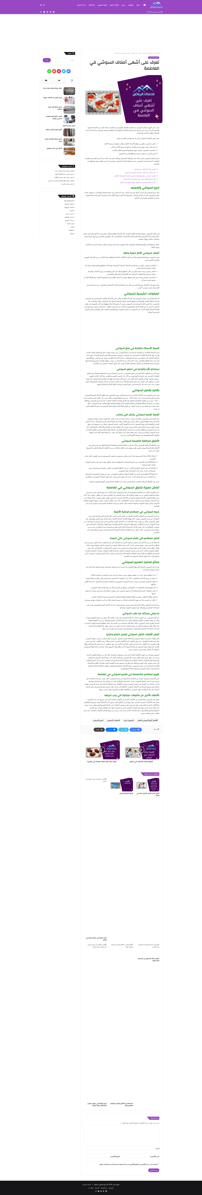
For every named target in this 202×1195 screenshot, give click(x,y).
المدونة (71, 210)
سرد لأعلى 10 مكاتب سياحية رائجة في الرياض (140, 172)
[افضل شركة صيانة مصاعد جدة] (69, 91)
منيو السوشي (97, 720)
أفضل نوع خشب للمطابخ (54, 148)
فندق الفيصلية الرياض (126, 793)
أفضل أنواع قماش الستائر (54, 129)
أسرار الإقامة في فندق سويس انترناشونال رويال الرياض (97, 1104)
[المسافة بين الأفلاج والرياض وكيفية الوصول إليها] (121, 1022)
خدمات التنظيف (69, 217)
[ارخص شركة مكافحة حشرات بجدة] (69, 142)
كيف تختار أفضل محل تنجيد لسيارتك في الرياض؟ (139, 179)
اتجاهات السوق (114, 5)
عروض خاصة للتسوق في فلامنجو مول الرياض (148, 959)
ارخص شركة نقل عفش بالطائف (55, 108)
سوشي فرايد (128, 720)
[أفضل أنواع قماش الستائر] (69, 132)
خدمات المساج (81, 5)
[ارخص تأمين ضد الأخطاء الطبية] (69, 100)
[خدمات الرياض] (156, 5)
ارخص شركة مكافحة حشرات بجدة (53, 140)
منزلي (123, 5)
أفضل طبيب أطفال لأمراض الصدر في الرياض (148, 794)
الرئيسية (155, 53)
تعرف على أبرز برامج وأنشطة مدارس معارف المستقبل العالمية (135, 176)
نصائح (138, 5)
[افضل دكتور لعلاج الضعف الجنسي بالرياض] (69, 119)
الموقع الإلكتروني (115, 1156)
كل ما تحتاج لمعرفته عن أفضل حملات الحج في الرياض (138, 182)
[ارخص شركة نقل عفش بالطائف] (69, 110)
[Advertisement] (101, 31)
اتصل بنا (91, 1188)
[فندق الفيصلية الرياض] (121, 784)
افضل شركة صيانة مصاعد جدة (52, 88)
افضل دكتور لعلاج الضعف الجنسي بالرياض (54, 117)
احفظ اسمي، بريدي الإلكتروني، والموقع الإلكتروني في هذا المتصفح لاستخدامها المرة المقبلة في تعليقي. (128, 1164)
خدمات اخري (70, 214)
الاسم (157, 1148)
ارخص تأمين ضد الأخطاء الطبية (52, 97)
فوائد (72, 227)
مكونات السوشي (113, 720)
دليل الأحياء (92, 5)
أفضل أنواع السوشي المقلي (147, 720)
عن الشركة (104, 1188)
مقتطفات (131, 5)
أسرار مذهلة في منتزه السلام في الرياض (96, 939)
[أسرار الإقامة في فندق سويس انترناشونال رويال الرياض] (95, 1022)
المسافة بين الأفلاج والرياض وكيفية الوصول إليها (122, 1104)
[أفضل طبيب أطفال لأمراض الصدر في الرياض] (147, 784)
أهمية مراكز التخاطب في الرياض (145, 169)
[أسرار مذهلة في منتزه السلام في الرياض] (95, 857)
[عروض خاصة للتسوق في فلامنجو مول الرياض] (147, 950)
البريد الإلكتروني (154, 1156)
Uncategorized (69, 201)
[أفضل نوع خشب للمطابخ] (69, 151)
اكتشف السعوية (102, 5)
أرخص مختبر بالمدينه (69, 125)
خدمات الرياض (86, 1184)
